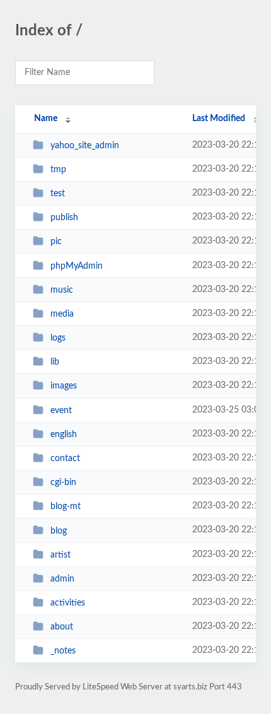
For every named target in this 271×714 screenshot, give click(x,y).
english (63, 434)
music (61, 290)
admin (62, 579)
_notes (63, 651)
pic (56, 241)
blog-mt (65, 506)
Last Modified (218, 118)
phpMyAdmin (76, 266)
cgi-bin (63, 482)
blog (58, 530)
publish (64, 217)
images (63, 386)
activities (67, 603)
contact (65, 458)
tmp (58, 169)
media (62, 314)
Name (45, 118)
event (61, 410)
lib (54, 362)
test (57, 193)
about (61, 627)
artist (60, 555)
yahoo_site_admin (84, 145)
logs (58, 338)
